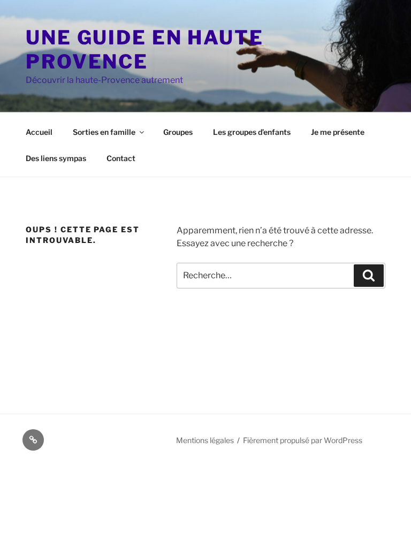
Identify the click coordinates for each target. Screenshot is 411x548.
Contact (120, 158)
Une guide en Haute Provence (145, 49)
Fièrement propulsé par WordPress (302, 440)
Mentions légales (205, 440)
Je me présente (337, 131)
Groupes (178, 131)
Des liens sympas (56, 158)
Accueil (39, 131)
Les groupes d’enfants (252, 131)
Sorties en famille (104, 131)
